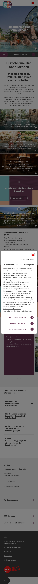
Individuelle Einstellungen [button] (17, 323)
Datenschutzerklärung (27, 259)
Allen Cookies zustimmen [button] (17, 317)
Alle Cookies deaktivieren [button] (17, 329)
